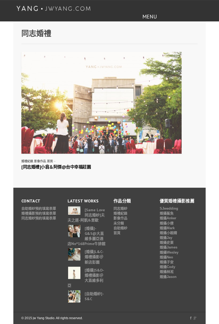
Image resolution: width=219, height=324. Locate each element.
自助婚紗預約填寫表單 (38, 208)
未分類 (119, 223)
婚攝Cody (167, 267)
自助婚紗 (120, 228)
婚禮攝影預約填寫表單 (38, 213)
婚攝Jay (166, 238)
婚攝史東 (167, 242)
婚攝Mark (167, 228)
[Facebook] (190, 318)
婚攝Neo (166, 257)
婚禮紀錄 (27, 161)
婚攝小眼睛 (168, 233)
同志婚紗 (120, 208)
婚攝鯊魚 (167, 213)
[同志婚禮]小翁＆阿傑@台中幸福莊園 (56, 166)
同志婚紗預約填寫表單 (38, 218)
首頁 (50, 161)
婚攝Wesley (169, 252)
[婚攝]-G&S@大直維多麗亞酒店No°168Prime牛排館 (86, 236)
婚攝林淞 (167, 272)
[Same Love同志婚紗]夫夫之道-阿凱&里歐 (86, 215)
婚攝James (168, 247)
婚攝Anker (168, 218)
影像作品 (40, 161)
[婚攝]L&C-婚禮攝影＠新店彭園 (94, 256)
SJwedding (169, 208)
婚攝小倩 (167, 223)
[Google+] (195, 318)
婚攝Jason (168, 277)
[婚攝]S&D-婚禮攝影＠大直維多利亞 (86, 278)
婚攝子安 (167, 262)
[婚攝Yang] (53, 8)
